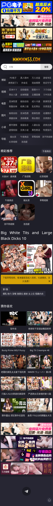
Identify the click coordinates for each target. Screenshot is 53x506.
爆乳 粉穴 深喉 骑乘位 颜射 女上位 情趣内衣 (23, 293)
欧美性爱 (47, 101)
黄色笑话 (36, 130)
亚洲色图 (24, 113)
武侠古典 (47, 125)
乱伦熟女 (36, 106)
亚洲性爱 (13, 101)
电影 (3, 103)
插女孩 (13, 136)
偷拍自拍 (24, 101)
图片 (3, 115)
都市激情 (13, 125)
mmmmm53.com (26, 59)
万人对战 (36, 77)
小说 (3, 127)
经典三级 (24, 106)
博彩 (3, 80)
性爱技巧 (47, 130)
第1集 (5, 289)
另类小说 (24, 130)
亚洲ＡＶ (13, 89)
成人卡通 (36, 101)
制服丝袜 (13, 106)
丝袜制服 (24, 94)
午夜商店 (24, 136)
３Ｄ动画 (47, 89)
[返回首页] (49, 500)
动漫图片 (47, 113)
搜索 (46, 66)
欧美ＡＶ (36, 89)
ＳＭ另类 (47, 94)
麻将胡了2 (13, 82)
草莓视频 (36, 136)
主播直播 (36, 94)
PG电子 (13, 77)
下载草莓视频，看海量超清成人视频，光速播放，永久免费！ (26, 279)
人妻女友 (36, 125)
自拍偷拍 (24, 89)
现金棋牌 (36, 82)
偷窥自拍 (13, 113)
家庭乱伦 (24, 125)
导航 (3, 138)
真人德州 (24, 77)
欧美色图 (36, 113)
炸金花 (24, 82)
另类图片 (47, 118)
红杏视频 (13, 141)
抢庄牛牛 (47, 82)
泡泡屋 (24, 141)
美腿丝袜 (13, 118)
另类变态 (47, 106)
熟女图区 (36, 118)
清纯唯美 (24, 118)
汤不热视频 (47, 136)
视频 (3, 91)
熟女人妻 (13, 94)
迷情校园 (13, 130)
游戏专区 (47, 77)
